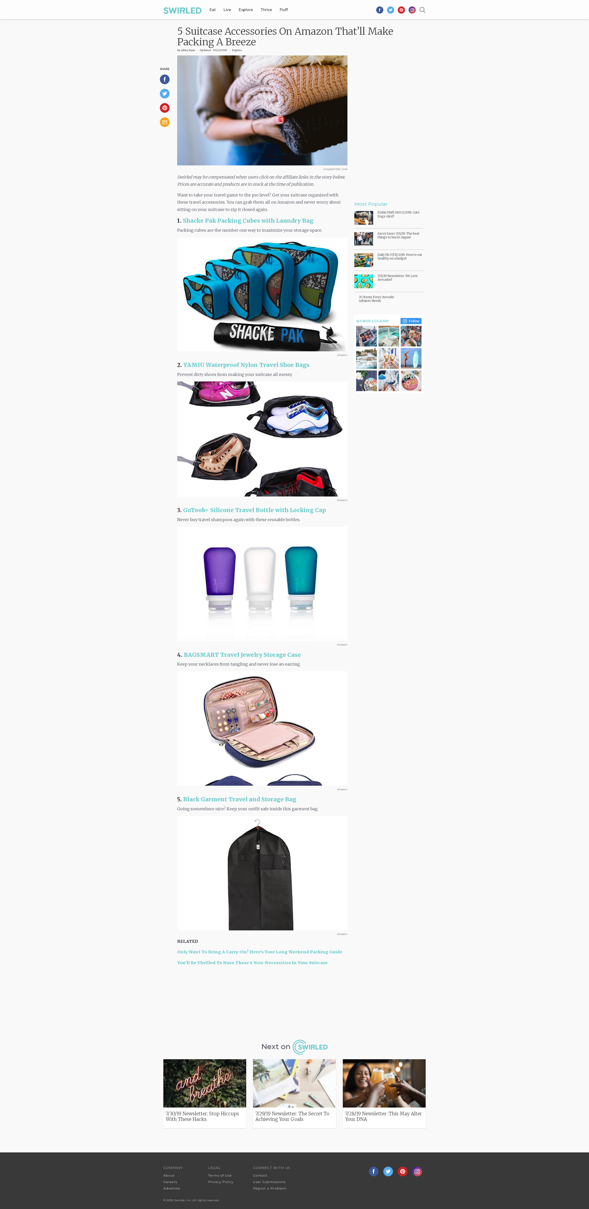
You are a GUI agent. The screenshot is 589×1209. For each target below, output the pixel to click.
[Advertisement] (262, 1004)
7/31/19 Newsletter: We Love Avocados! (398, 278)
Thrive (266, 10)
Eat (212, 10)
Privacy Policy (220, 1182)
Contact (260, 1175)
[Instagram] (412, 9)
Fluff (284, 10)
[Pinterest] (401, 9)
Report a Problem (269, 1188)
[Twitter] (390, 9)
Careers (170, 1182)
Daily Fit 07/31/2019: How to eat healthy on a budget (400, 256)
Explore (246, 10)
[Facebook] (380, 9)
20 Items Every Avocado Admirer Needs (376, 299)
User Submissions (269, 1182)
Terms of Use (220, 1175)
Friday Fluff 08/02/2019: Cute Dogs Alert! (398, 214)
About (169, 1175)
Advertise (171, 1188)
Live (227, 10)
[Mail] (167, 122)
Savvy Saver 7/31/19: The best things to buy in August (398, 235)
